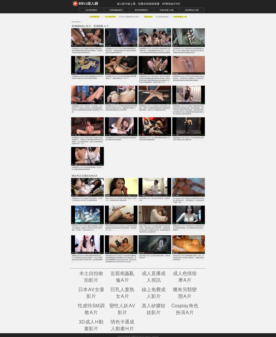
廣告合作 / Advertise (152, 336)
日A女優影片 (91, 292)
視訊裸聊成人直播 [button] (192, 10)
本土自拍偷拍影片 (91, 276)
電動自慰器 (148, 16)
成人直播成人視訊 (153, 276)
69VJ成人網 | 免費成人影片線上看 (133, 336)
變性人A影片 (122, 308)
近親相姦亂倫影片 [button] (116, 10)
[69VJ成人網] (93, 3)
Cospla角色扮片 (184, 308)
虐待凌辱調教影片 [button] (141, 10)
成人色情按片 (185, 276)
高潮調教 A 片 (101, 26)
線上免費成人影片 (153, 292)
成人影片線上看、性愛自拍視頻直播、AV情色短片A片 (148, 3)
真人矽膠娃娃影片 (153, 308)
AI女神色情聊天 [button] (91, 10)
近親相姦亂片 (122, 276)
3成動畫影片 (91, 325)
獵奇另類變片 (185, 292)
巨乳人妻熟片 (122, 292)
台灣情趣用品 (94, 16)
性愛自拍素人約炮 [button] (167, 10)
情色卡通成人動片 (122, 325)
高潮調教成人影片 (81, 26)
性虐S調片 (91, 308)
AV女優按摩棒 (110, 16)
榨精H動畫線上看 (180, 16)
